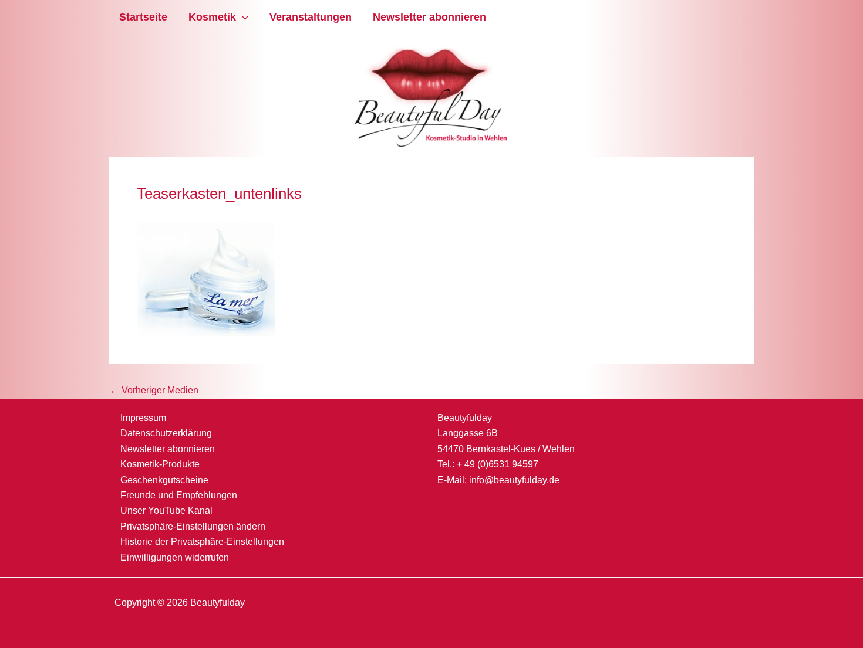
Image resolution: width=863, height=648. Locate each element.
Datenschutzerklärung (166, 433)
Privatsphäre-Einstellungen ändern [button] (192, 526)
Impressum (143, 418)
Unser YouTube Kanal (166, 510)
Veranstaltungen (310, 17)
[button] (242, 17)
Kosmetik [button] (212, 17)
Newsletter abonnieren (429, 17)
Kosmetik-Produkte (160, 464)
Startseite (143, 17)
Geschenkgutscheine (164, 480)
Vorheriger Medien (154, 390)
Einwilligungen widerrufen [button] (174, 557)
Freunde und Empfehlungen (178, 495)
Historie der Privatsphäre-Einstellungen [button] (202, 542)
